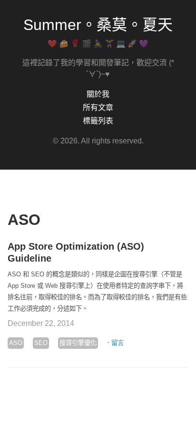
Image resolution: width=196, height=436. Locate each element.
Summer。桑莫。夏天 (98, 24)
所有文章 (98, 107)
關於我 (98, 94)
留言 (117, 342)
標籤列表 (98, 121)
